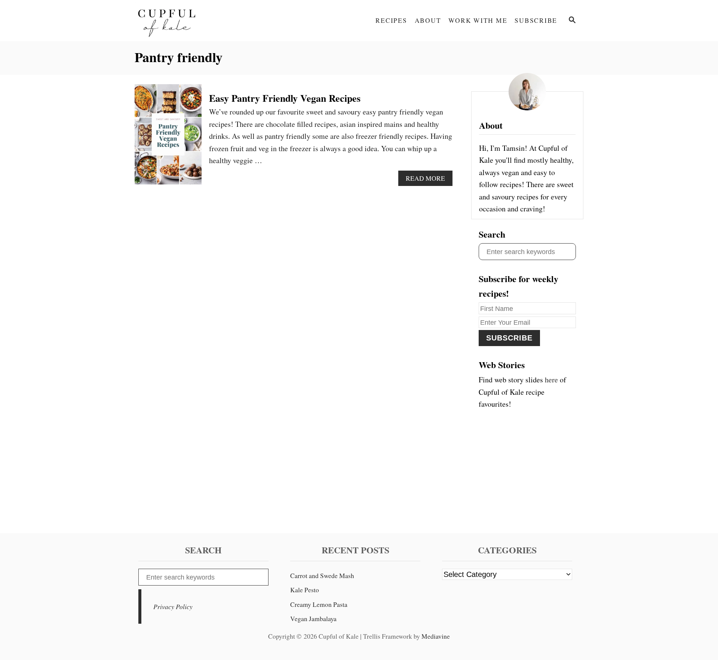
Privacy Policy (173, 606)
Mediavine (435, 636)
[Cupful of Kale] (202, 20)
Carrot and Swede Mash (322, 575)
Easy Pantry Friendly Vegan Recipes (284, 98)
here (551, 380)
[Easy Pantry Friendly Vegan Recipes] (168, 138)
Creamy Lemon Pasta (318, 604)
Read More (427, 180)
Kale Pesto (304, 590)
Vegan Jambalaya (313, 618)
